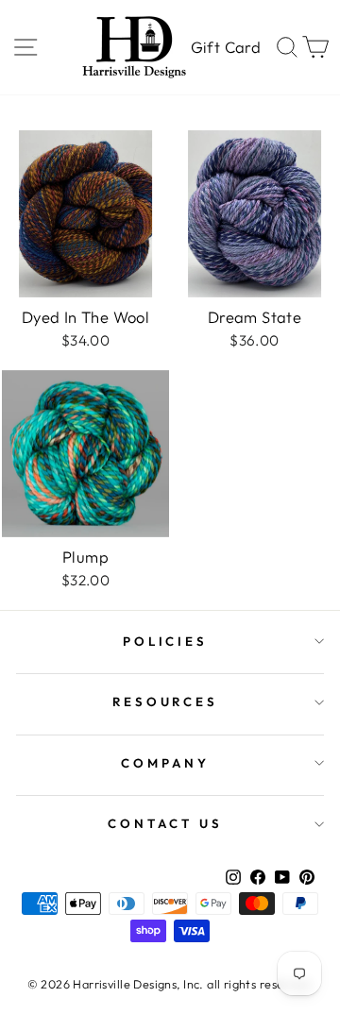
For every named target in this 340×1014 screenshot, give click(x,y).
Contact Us (165, 823)
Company (165, 762)
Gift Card (225, 47)
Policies (166, 641)
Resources (165, 701)
